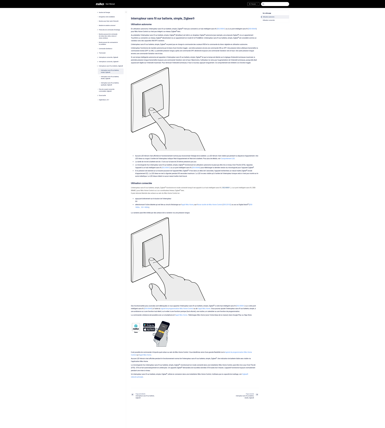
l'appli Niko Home (204, 309)
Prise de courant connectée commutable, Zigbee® (106, 90)
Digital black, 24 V (104, 100)
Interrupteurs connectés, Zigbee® (108, 57)
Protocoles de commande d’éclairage (109, 30)
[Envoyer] (263, 4)
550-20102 (227, 205)
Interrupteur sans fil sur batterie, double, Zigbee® (110, 77)
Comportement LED (228, 158)
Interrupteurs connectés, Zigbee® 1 (109, 61)
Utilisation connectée (269, 20)
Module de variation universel (107, 25)
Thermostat (102, 53)
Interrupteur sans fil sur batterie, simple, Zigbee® (110, 71)
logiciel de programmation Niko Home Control (177, 309)
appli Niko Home (188, 205)
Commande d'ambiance (105, 48)
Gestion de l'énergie (104, 12)
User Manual (110, 4)
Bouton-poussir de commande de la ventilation (108, 43)
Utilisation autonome (268, 17)
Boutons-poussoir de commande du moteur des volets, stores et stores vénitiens (108, 36)
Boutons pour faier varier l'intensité (108, 21)
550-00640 (252, 29)
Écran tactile (102, 95)
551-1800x (145, 207)
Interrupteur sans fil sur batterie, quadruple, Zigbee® (110, 84)
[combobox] (275, 4)
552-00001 (221, 29)
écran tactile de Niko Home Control (210, 205)
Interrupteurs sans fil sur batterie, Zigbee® (111, 66)
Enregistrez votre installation (107, 17)
